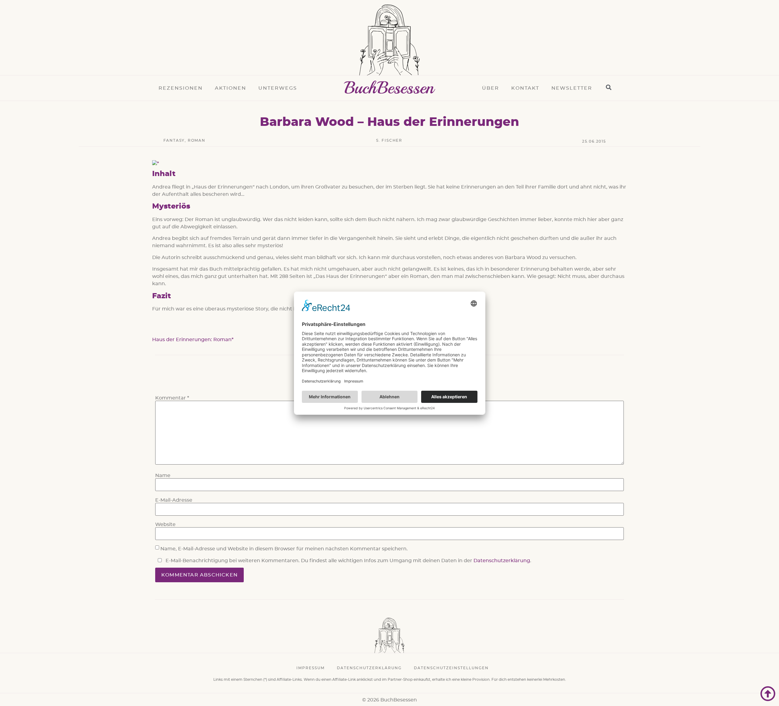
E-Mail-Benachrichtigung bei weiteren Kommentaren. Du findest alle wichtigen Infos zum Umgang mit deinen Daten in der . (347, 560)
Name (162, 475)
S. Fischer (389, 140)
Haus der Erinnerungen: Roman (192, 339)
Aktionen (230, 88)
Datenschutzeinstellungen (451, 668)
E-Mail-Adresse (173, 500)
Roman (196, 140)
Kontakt (525, 88)
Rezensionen (181, 88)
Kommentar (172, 398)
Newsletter (571, 88)
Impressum (310, 668)
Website (165, 524)
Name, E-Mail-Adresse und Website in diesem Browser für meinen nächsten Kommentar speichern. (284, 548)
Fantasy (174, 140)
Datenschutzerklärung (501, 560)
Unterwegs (277, 88)
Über (490, 88)
